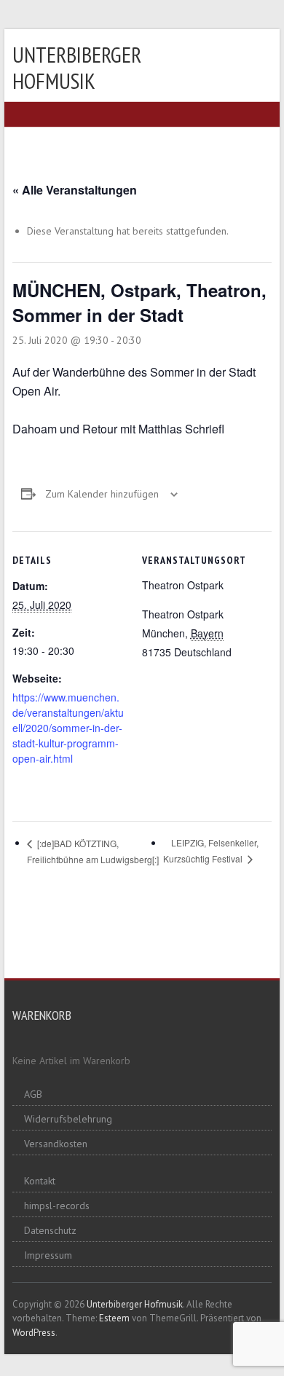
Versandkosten (55, 1143)
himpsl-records (57, 1205)
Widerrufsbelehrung (68, 1118)
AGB (33, 1094)
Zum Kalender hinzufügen (102, 493)
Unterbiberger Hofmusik (76, 67)
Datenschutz (50, 1230)
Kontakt (39, 1180)
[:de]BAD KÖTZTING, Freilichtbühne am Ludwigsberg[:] (93, 851)
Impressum (48, 1255)
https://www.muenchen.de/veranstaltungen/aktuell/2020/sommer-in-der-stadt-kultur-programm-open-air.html (68, 728)
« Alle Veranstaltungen (74, 189)
